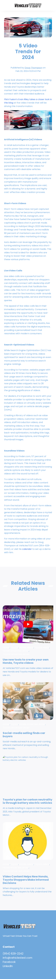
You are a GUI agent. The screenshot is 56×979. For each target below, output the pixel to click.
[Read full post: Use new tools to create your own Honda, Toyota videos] (28, 624)
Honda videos (26, 647)
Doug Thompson (33, 67)
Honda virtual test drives (16, 650)
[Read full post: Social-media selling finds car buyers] (28, 701)
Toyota (14, 647)
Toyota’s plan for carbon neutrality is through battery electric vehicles (27, 801)
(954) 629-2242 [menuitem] (13, 953)
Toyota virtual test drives (16, 654)
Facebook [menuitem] (9, 962)
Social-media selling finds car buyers (24, 734)
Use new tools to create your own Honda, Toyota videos (26, 661)
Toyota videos (41, 647)
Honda (6, 647)
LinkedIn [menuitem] (8, 966)
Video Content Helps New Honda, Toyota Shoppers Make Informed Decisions (26, 880)
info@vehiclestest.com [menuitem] (17, 958)
